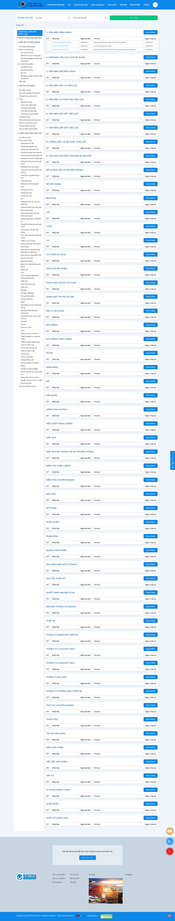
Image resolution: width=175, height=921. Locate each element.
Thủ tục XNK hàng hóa (27, 126)
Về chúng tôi (57, 882)
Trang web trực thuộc (66, 916)
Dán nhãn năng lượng (27, 47)
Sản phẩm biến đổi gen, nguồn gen (29, 312)
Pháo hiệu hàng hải (28, 284)
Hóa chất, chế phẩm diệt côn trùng (31, 236)
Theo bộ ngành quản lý (27, 386)
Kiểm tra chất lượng (26, 50)
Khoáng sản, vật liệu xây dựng (29, 231)
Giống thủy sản (26, 193)
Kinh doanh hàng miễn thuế (31, 255)
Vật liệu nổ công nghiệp (29, 369)
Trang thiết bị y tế (27, 360)
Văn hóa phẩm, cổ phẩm (30, 363)
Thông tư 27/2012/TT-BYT (60, 46)
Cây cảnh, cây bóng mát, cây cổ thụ (31, 171)
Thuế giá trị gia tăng (28, 108)
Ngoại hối (24, 270)
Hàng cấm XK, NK (27, 143)
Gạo (22, 187)
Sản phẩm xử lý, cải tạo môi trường (31, 317)
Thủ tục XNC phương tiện (28, 129)
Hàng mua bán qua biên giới (31, 207)
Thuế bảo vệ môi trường (29, 114)
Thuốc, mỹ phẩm (27, 357)
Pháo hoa (24, 287)
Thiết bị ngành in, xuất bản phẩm (30, 337)
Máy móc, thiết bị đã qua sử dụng (31, 265)
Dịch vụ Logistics (58, 878)
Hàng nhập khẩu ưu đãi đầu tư (31, 220)
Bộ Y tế (23, 73)
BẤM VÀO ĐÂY (87, 857)
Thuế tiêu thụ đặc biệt (29, 111)
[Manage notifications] (169, 916)
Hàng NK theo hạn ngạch (30, 167)
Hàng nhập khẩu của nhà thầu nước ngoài (30, 214)
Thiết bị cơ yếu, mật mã (29, 333)
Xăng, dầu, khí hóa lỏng (29, 377)
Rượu (23, 302)
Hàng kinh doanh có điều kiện (31, 158)
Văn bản (123, 5)
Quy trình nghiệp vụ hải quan (29, 93)
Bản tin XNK (135, 5)
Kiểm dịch (22, 81)
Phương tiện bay (27, 299)
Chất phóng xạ (26, 181)
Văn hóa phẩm (26, 383)
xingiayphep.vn (92, 916)
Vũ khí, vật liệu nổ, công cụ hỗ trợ (31, 373)
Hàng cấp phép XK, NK (29, 146)
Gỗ (22, 199)
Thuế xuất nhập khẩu (28, 105)
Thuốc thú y (25, 354)
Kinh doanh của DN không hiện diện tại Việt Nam (30, 251)
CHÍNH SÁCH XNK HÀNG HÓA (30, 133)
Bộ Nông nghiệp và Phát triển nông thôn (31, 60)
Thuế (21, 99)
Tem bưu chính (26, 327)
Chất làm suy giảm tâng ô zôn (30, 176)
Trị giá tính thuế (24, 117)
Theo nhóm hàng (25, 140)
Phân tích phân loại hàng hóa (29, 38)
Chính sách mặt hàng (55, 5)
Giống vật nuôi (26, 196)
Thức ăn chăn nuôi (27, 345)
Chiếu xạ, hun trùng (28, 241)
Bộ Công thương (27, 52)
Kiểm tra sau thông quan (28, 123)
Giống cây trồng (26, 190)
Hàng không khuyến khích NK (31, 155)
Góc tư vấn (112, 5)
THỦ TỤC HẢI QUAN (27, 86)
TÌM (135, 18)
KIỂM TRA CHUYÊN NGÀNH (29, 42)
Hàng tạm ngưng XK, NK (30, 149)
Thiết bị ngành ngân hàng (30, 342)
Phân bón (24, 281)
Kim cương (24, 247)
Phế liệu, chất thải (27, 293)
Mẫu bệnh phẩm (27, 261)
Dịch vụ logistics (97, 5)
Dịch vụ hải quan (81, 5)
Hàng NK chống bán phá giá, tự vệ (31, 162)
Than (23, 330)
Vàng (23, 366)
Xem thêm (150, 32)
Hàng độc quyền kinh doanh (31, 152)
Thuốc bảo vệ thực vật (29, 348)
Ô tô (22, 273)
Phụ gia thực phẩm (28, 296)
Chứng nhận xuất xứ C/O (28, 96)
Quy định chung (26, 67)
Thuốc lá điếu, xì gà (28, 351)
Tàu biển (24, 321)
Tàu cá (23, 324)
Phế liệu (24, 290)
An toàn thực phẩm (26, 64)
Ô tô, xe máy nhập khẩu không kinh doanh (29, 277)
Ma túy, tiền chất (27, 258)
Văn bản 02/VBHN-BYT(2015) (61, 42)
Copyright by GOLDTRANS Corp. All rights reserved (35, 916)
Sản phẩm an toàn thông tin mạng (31, 306)
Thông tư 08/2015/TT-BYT (60, 49)
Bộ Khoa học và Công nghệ (30, 55)
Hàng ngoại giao (27, 210)
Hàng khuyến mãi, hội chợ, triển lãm (30, 203)
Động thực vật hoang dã (30, 184)
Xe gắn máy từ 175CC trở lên (31, 380)
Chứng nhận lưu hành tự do (31, 244)
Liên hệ (146, 5)
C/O (69, 5)
